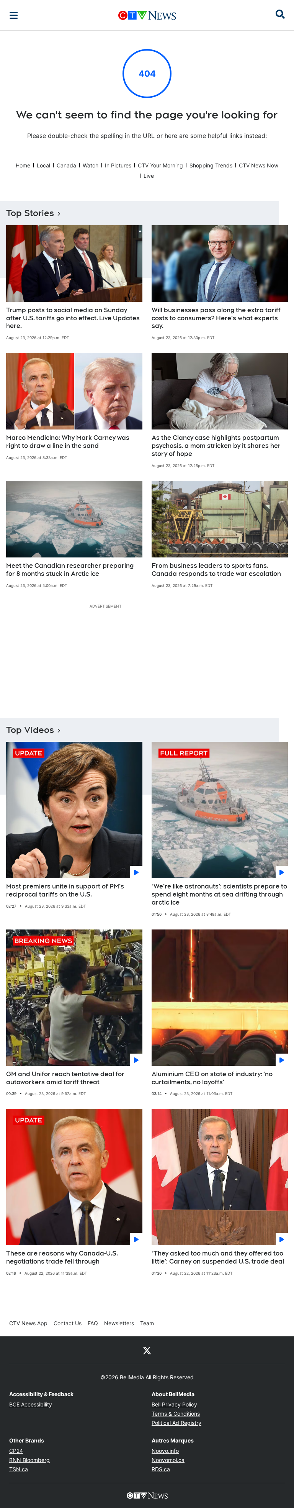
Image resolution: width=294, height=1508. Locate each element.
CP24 (16, 1450)
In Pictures (118, 165)
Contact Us (68, 1323)
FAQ (93, 1323)
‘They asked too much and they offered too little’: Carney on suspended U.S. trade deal (218, 1257)
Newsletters (119, 1323)
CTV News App (28, 1323)
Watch (90, 165)
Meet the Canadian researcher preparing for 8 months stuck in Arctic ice (70, 569)
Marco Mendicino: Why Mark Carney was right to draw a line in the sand (67, 441)
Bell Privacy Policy (174, 1404)
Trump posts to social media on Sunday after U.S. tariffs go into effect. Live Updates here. (73, 318)
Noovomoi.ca (168, 1460)
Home (23, 165)
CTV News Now (258, 165)
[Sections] (13, 15)
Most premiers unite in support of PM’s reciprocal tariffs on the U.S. (65, 890)
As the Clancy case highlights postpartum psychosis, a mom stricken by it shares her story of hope (216, 445)
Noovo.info (165, 1450)
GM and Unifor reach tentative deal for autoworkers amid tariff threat (65, 1078)
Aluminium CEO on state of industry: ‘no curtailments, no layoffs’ (212, 1078)
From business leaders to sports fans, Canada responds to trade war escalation (216, 569)
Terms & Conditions (176, 1413)
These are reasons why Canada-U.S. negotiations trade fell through (62, 1257)
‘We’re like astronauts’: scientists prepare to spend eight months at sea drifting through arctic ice (219, 894)
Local (43, 165)
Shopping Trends (210, 165)
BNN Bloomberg (29, 1460)
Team (147, 1323)
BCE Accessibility (30, 1404)
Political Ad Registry (176, 1422)
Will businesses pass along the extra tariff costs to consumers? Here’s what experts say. (216, 318)
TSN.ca (18, 1469)
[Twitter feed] (147, 1350)
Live (149, 175)
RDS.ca (161, 1469)
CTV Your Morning (160, 165)
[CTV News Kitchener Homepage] (147, 15)
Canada (66, 165)
